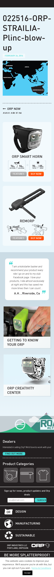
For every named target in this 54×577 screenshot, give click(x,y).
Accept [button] (27, 573)
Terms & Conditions (41, 568)
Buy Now (36, 174)
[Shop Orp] (11, 475)
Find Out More (14, 454)
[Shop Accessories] (43, 475)
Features (18, 174)
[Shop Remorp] (27, 475)
